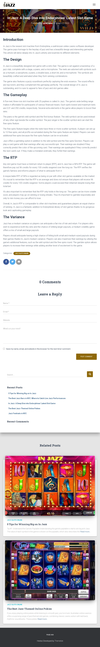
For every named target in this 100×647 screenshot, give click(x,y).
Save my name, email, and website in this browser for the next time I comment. (38, 349)
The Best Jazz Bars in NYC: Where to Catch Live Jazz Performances (37, 398)
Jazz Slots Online (21, 253)
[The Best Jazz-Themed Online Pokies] (50, 570)
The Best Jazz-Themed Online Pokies (24, 408)
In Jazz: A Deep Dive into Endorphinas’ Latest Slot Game (31, 403)
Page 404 (50, 635)
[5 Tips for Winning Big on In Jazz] (50, 485)
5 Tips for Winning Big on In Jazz (22, 393)
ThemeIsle (59, 641)
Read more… (85, 532)
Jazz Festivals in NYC (17, 413)
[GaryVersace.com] (10, 4)
